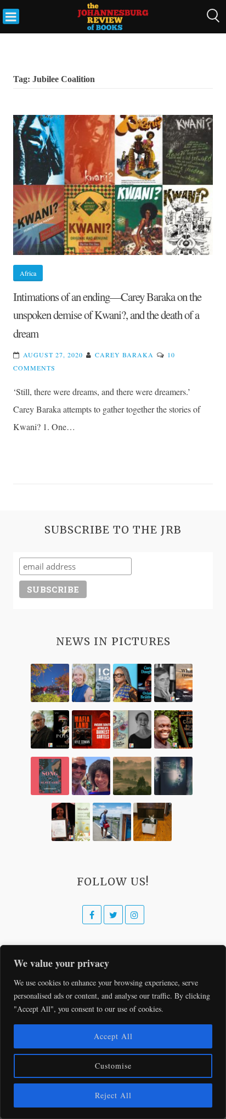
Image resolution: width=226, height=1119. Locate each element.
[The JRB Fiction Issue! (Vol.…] (50, 683)
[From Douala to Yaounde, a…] (132, 776)
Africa (28, 273)
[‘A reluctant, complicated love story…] (91, 683)
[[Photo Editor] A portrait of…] (112, 822)
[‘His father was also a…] (71, 822)
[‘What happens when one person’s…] (173, 729)
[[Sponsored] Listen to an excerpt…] (132, 683)
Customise (113, 1065)
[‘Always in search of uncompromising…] (173, 683)
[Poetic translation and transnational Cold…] (173, 776)
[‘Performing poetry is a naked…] (132, 729)
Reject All (113, 1095)
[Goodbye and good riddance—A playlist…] (152, 822)
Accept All (113, 1036)
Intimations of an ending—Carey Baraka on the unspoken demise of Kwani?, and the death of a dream (107, 315)
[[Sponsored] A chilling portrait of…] (91, 729)
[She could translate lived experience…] (91, 776)
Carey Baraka (124, 354)
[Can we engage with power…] (50, 729)
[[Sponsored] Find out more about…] (50, 776)
